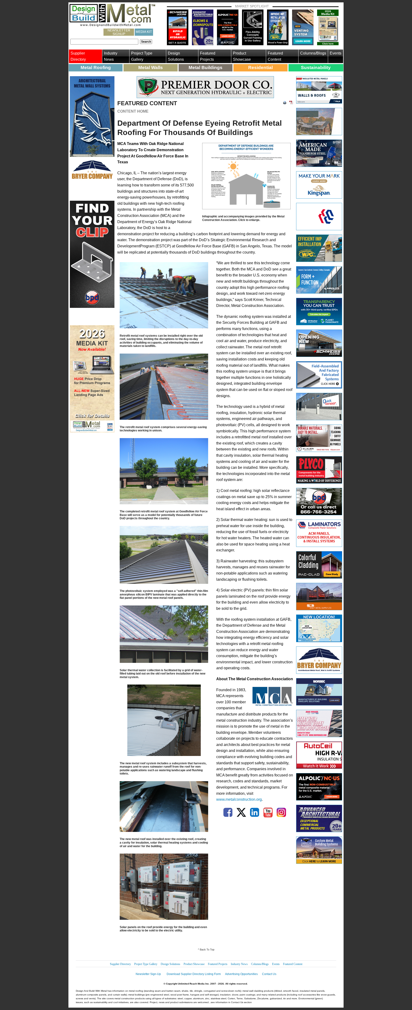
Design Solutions (176, 56)
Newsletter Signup (119, 32)
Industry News (110, 56)
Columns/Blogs (313, 53)
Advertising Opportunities (241, 974)
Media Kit (144, 32)
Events (335, 53)
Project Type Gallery (141, 56)
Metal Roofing (96, 67)
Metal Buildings (205, 67)
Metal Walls (150, 67)
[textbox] (104, 42)
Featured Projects (207, 56)
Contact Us (269, 974)
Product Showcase (242, 56)
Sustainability (316, 67)
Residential (260, 67)
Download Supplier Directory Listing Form (194, 974)
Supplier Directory (78, 56)
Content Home (133, 111)
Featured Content (275, 56)
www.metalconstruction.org (239, 799)
